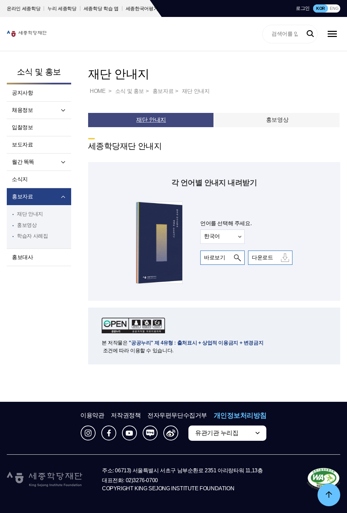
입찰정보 (22, 127)
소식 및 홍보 (39, 71)
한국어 (212, 236)
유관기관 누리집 (216, 433)
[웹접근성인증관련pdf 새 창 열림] (323, 479)
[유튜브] (129, 433)
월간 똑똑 (23, 162)
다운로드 (262, 257)
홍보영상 (27, 225)
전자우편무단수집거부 (177, 415)
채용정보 (22, 110)
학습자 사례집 (32, 236)
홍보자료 (22, 196)
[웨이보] (170, 433)
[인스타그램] (88, 433)
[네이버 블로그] (150, 433)
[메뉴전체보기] (332, 33)
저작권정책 (126, 415)
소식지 (20, 179)
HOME (98, 91)
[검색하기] (310, 34)
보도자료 (22, 144)
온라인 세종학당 (23, 8)
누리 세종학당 (62, 8)
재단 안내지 (30, 214)
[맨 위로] (329, 495)
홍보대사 (22, 257)
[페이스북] (108, 433)
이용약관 (92, 415)
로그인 (303, 8)
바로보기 (214, 257)
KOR (320, 8)
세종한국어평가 (142, 8)
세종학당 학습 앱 (101, 8)
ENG (334, 8)
